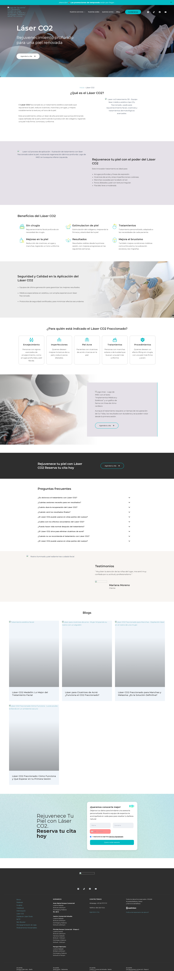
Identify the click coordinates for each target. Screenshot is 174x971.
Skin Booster (21, 922)
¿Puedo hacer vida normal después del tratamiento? (61, 527)
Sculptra (19, 905)
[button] (133, 12)
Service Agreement (116, 837)
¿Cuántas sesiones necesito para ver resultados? (59, 502)
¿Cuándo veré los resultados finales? (54, 512)
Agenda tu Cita (94, 912)
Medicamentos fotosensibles (27, 928)
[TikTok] (154, 12)
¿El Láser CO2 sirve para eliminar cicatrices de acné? (61, 531)
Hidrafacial (20, 908)
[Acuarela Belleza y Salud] (17, 12)
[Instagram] (148, 12)
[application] (84, 11)
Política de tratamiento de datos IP (137, 912)
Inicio (82, 88)
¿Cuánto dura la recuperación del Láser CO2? (57, 507)
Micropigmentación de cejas (26, 925)
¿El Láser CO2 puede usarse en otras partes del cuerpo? (63, 517)
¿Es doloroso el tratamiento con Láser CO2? (57, 498)
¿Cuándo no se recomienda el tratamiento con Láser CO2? (64, 536)
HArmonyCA (21, 911)
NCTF (18, 919)
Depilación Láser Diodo (25, 916)
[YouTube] (165, 12)
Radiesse (20, 902)
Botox (19, 900)
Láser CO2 (20, 914)
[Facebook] (160, 12)
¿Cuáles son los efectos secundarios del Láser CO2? (61, 522)
